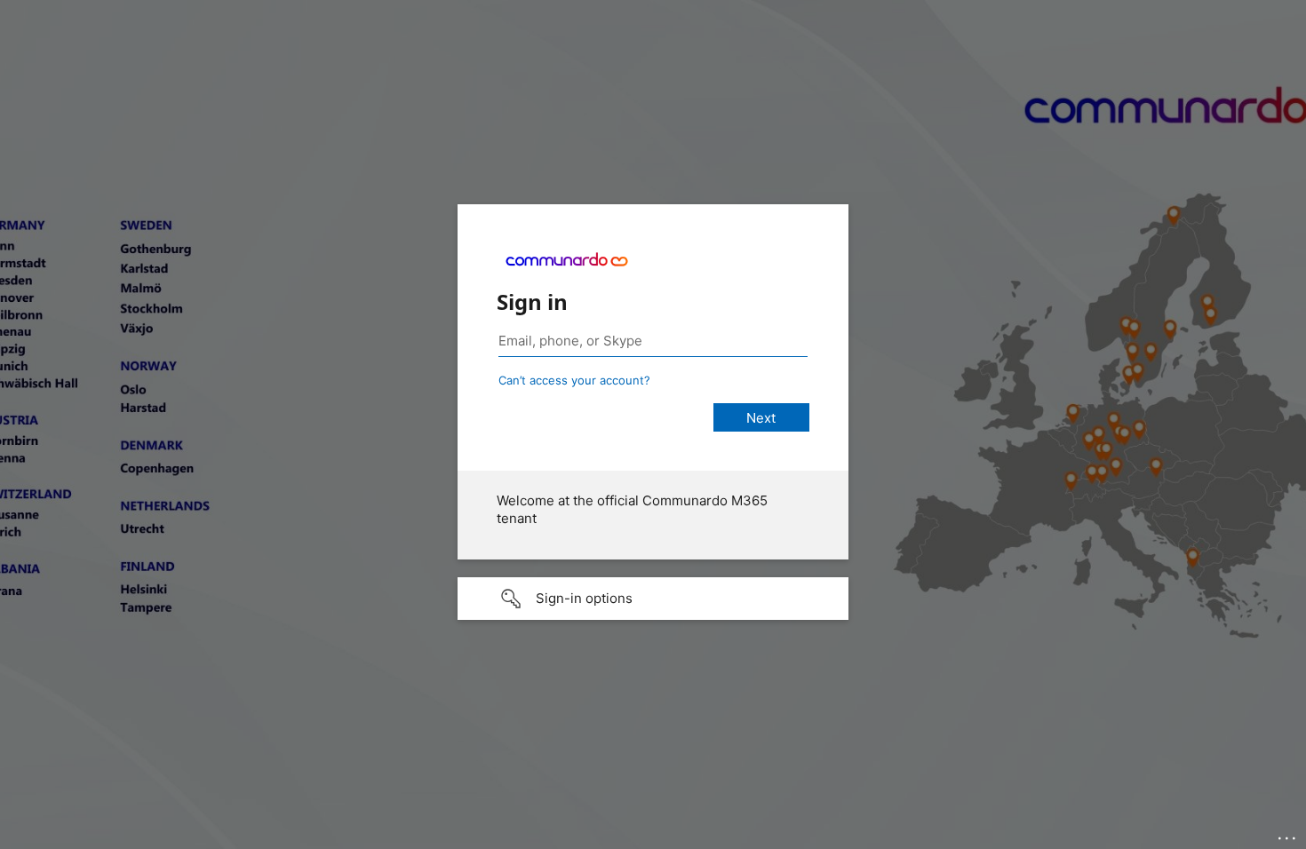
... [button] (1288, 834)
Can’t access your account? (574, 380)
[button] (653, 598)
